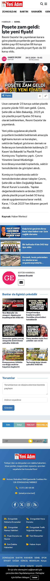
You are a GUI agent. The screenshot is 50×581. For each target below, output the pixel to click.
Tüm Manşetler (36, 536)
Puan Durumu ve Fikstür (13, 537)
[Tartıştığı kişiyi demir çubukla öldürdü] (37, 354)
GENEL (17, 22)
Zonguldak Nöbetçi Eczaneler (12, 520)
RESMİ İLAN (34, 561)
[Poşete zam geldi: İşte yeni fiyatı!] (25, 77)
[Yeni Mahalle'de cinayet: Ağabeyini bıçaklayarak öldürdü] (13, 305)
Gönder (8, 408)
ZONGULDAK (9, 11)
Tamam (34, 577)
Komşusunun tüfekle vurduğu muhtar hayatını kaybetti (12, 364)
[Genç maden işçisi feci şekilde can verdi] (37, 330)
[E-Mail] (21, 282)
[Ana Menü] (45, 4)
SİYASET (7, 561)
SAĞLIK (15, 561)
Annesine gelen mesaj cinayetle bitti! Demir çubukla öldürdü (13, 341)
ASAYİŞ (39, 566)
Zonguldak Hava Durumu (35, 520)
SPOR (44, 558)
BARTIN (24, 11)
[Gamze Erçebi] (9, 278)
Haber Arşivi (35, 544)
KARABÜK (36, 11)
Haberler (6, 22)
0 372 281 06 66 (26, 488)
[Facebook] (15, 505)
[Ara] (41, 4)
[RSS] (35, 505)
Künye (44, 561)
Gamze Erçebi (25, 276)
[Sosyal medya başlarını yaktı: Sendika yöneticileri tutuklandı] (37, 305)
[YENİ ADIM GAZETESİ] (12, 4)
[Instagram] (28, 505)
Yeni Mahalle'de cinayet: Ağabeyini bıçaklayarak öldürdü (12, 315)
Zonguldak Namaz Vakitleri (11, 528)
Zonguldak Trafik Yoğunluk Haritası (35, 528)
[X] (22, 505)
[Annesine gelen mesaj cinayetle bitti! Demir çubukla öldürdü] (13, 330)
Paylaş (8, 95)
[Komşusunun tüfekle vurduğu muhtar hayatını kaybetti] (13, 354)
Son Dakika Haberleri (10, 545)
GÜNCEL (24, 561)
